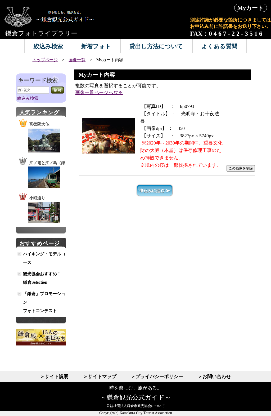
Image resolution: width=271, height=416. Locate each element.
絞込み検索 (48, 46)
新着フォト (96, 46)
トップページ (45, 60)
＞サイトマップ (99, 376)
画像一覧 (77, 60)
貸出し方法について (156, 46)
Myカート (250, 8)
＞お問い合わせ (214, 376)
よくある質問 (219, 46)
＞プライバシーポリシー (157, 376)
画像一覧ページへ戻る (99, 92)
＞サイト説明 (54, 376)
